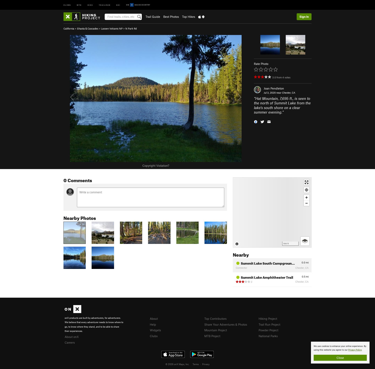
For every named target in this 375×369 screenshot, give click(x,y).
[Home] (83, 16)
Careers (70, 342)
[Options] (305, 241)
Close (340, 357)
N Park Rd (131, 28)
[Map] (272, 212)
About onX (72, 337)
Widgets (155, 330)
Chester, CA (288, 92)
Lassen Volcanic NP (112, 28)
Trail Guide (153, 16)
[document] (340, 352)
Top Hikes (188, 16)
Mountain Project (215, 330)
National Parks (268, 336)
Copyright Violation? (155, 165)
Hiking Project (268, 318)
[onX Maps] (73, 312)
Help (153, 324)
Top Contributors (215, 318)
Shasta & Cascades (87, 28)
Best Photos (171, 16)
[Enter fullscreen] (306, 182)
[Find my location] (306, 190)
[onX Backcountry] (138, 5)
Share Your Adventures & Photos (225, 324)
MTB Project (212, 336)
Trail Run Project (269, 324)
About (154, 318)
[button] (255, 121)
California (68, 28)
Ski (118, 5)
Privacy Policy (355, 350)
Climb (67, 5)
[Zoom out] (306, 203)
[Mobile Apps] (201, 16)
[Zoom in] (306, 197)
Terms (196, 364)
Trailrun (104, 5)
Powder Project (268, 330)
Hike (90, 5)
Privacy (206, 364)
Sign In (304, 16)
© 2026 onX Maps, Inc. (177, 364)
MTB (79, 5)
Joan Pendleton (274, 88)
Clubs (154, 336)
